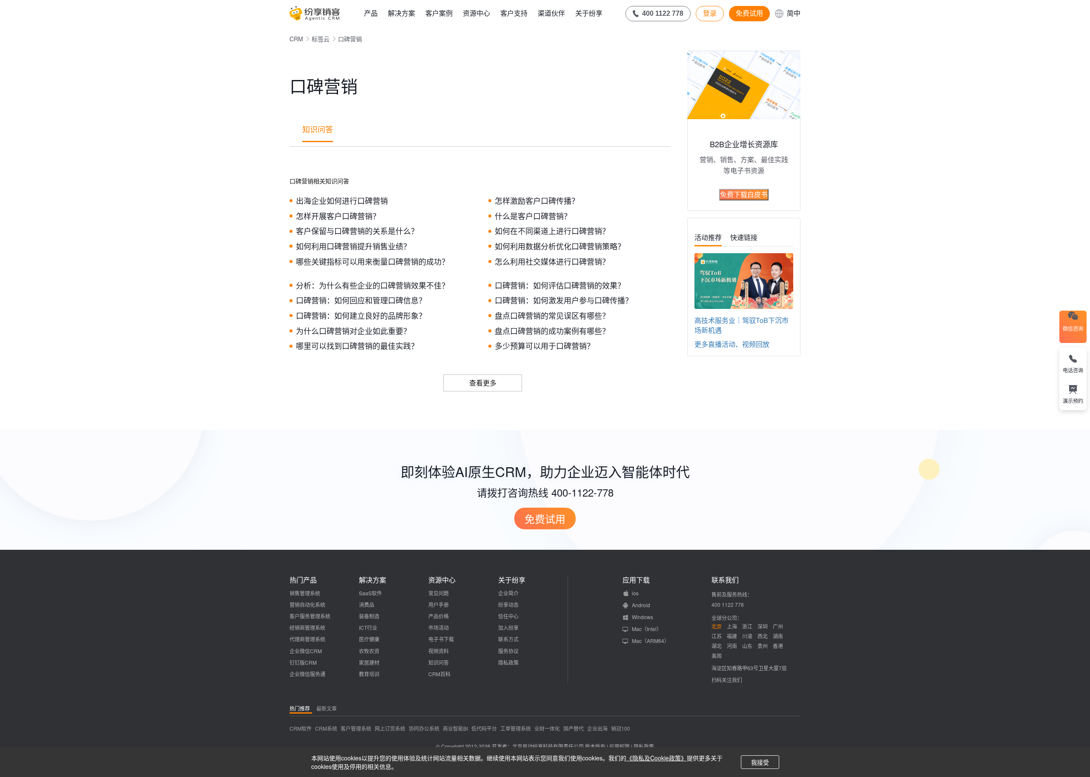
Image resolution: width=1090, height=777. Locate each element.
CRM (296, 38)
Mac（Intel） (647, 628)
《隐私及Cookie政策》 (656, 758)
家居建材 (369, 662)
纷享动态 (508, 604)
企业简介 (508, 593)
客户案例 (439, 13)
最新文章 (326, 708)
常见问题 (438, 593)
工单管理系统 (515, 728)
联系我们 (725, 580)
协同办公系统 (424, 728)
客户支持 (514, 13)
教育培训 (369, 673)
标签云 (321, 38)
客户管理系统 (356, 728)
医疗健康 (369, 639)
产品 (371, 13)
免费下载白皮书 (744, 194)
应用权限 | (621, 746)
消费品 (366, 604)
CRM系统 (326, 728)
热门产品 (303, 580)
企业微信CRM (306, 650)
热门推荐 (300, 708)
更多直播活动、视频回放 (731, 344)
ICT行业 (368, 627)
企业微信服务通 (307, 673)
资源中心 (476, 13)
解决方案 (401, 13)
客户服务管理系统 (310, 616)
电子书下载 (441, 639)
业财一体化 (547, 728)
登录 (710, 13)
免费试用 (749, 13)
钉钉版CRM (303, 662)
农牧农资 (369, 650)
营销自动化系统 (307, 604)
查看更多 (482, 383)
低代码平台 (484, 728)
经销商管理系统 (307, 627)
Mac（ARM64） (650, 640)
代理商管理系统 (307, 639)
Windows (642, 616)
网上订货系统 (390, 728)
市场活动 (438, 627)
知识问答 (317, 128)
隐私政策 (508, 662)
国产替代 (573, 728)
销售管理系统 (305, 593)
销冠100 (620, 728)
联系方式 (508, 639)
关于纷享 (588, 13)
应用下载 (636, 580)
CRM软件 (301, 728)
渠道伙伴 (551, 13)
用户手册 (438, 604)
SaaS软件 (370, 593)
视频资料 (438, 650)
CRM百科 (439, 673)
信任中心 (508, 616)
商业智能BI (455, 728)
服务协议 (508, 650)
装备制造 (369, 616)
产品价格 (438, 616)
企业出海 (597, 728)
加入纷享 (508, 627)
